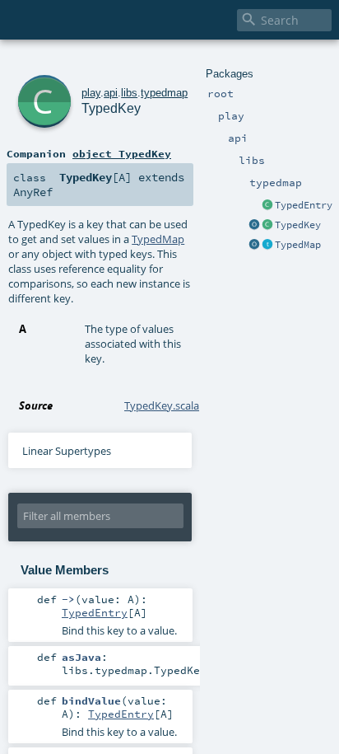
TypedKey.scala (161, 405)
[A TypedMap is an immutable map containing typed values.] (267, 245)
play (90, 93)
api (111, 93)
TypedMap (298, 245)
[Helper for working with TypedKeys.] (254, 225)
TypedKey (298, 225)
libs (129, 93)
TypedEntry (303, 205)
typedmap (164, 93)
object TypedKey (121, 153)
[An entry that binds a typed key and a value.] (267, 206)
